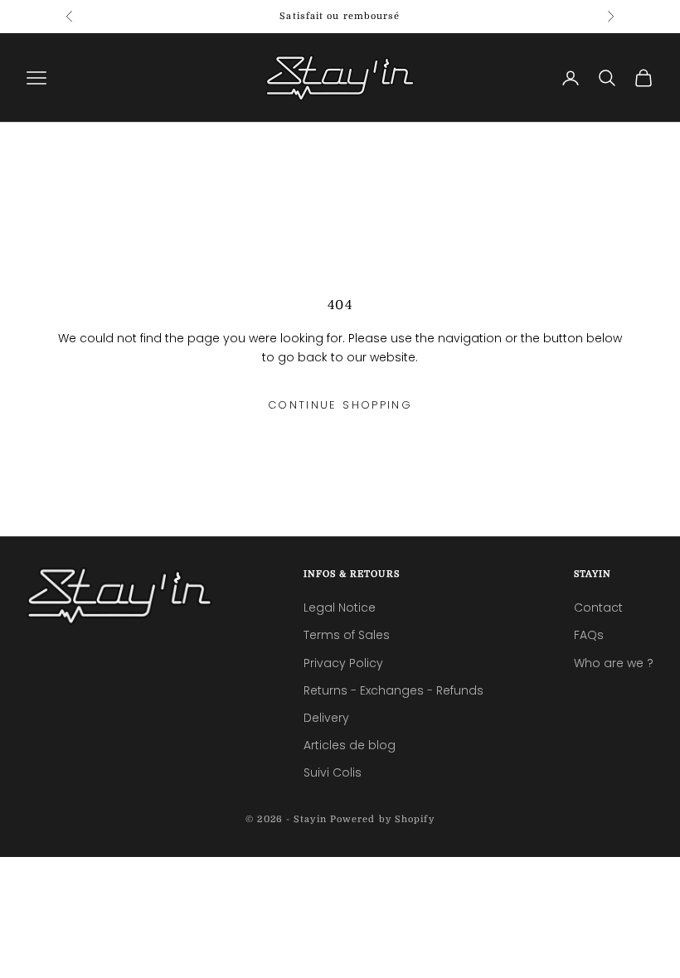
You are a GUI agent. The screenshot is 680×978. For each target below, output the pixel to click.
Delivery (326, 717)
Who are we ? (613, 663)
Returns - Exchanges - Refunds (393, 690)
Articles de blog (350, 745)
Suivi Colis (333, 772)
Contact (598, 607)
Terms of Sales (347, 635)
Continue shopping (340, 405)
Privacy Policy (343, 663)
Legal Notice (340, 607)
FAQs (589, 635)
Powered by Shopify (382, 819)
